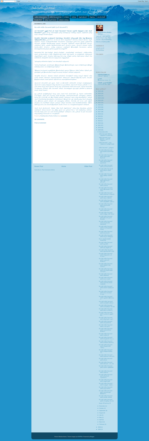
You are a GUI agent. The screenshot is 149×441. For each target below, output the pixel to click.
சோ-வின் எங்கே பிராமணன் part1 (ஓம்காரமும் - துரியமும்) (105, 180)
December (102, 132)
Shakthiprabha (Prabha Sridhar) (49, 116)
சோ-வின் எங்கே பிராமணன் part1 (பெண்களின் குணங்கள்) (105, 223)
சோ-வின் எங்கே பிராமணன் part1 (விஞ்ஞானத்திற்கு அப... (105, 351)
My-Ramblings (100, 50)
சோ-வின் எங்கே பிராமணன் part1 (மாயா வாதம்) (105, 278)
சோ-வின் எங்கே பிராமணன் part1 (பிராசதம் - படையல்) (106, 363)
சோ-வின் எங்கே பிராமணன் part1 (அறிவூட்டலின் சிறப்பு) (106, 213)
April (100, 419)
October (101, 408)
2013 (99, 120)
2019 (99, 107)
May (100, 417)
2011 (99, 125)
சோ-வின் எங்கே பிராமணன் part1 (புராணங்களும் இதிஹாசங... (105, 392)
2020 (99, 104)
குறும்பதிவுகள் (83, 17)
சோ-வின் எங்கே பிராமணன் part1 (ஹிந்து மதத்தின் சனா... (105, 175)
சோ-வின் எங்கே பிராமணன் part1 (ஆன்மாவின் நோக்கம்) (105, 156)
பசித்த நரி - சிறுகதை (103, 76)
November (102, 406)
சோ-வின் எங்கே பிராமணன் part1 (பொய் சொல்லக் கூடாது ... (105, 293)
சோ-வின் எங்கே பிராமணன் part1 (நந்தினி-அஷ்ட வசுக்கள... (105, 265)
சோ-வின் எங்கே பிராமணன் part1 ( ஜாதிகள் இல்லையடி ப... (106, 298)
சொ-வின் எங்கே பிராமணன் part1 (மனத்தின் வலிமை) (106, 302)
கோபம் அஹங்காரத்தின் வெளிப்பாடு (105, 239)
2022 (99, 100)
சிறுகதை (92, 17)
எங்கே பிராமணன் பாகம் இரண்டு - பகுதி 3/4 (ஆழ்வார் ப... (105, 139)
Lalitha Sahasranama (41, 17)
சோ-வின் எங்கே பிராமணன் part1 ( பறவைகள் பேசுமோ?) (105, 260)
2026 (99, 91)
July (100, 415)
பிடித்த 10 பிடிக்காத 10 (105, 403)
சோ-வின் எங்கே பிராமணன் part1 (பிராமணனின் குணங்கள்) (105, 161)
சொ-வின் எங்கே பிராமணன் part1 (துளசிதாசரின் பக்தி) (106, 250)
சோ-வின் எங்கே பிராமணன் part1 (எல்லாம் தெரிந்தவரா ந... (106, 288)
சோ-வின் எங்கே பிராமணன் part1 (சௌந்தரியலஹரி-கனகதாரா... (106, 270)
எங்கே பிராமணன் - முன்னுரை (106, 147)
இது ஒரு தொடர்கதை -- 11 (104, 80)
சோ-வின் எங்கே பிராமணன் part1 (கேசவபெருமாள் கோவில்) (105, 218)
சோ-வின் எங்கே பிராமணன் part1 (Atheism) (105, 274)
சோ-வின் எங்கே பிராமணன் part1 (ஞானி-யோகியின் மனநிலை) (105, 283)
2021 (99, 102)
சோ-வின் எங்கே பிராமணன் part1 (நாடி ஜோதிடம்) (105, 247)
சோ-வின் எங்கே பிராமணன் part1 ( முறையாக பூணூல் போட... (106, 314)
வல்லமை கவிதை (63, 20)
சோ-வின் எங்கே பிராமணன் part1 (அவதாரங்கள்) (105, 322)
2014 (99, 118)
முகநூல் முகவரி (100, 48)
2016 (99, 114)
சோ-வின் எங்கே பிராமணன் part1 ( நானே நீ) (105, 334)
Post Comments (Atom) (48, 170)
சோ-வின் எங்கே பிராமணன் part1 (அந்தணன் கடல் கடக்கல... (105, 255)
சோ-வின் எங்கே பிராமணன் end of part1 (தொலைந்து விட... (106, 151)
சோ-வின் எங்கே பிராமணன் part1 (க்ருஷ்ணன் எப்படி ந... (106, 338)
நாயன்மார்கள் (101, 17)
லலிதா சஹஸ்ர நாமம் (50, 20)
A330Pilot (80, 436)
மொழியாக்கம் (38, 20)
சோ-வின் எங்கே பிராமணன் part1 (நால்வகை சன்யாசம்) (106, 355)
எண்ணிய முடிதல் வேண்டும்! (105, 82)
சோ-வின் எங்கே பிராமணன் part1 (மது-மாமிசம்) (105, 387)
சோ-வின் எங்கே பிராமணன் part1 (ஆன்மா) (105, 371)
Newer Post (38, 166)
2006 (99, 429)
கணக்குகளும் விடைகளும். (104, 84)
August (101, 413)
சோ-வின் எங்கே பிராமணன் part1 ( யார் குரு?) (105, 325)
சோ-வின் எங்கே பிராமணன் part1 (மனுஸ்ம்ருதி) (105, 380)
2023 (99, 98)
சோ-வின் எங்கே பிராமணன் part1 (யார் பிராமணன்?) (105, 166)
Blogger (92, 436)
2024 (99, 95)
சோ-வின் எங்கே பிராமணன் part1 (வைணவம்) (105, 232)
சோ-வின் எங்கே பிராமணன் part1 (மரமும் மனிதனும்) (106, 236)
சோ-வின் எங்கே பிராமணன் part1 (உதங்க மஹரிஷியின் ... (106, 367)
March (101, 422)
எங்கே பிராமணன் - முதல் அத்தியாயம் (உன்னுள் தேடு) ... (106, 144)
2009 (99, 130)
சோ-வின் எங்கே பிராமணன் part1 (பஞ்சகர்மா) (105, 209)
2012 (99, 123)
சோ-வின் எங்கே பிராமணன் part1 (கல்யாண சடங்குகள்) (106, 193)
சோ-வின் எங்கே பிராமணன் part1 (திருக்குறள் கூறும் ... (106, 318)
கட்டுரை (66, 17)
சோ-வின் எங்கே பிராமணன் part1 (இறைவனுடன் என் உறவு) (106, 189)
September (102, 410)
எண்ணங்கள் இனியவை (104, 74)
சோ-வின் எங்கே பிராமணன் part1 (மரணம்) (105, 184)
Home (63, 166)
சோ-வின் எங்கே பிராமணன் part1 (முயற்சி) (105, 243)
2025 (99, 93)
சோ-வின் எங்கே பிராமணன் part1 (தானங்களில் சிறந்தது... (105, 205)
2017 (99, 111)
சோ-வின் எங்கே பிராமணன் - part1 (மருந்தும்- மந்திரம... (106, 384)
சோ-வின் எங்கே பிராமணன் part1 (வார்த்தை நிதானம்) (106, 341)
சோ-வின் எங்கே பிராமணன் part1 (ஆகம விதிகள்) (105, 197)
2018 (99, 109)
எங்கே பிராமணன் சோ (55, 17)
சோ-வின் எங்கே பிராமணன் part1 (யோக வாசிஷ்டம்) (105, 309)
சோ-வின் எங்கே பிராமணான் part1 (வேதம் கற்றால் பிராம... (106, 170)
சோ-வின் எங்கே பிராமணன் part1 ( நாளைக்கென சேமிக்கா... (105, 330)
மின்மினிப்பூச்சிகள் (43, 8)
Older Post (88, 166)
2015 (99, 116)
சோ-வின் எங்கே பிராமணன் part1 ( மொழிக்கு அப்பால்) (106, 400)
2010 (99, 127)
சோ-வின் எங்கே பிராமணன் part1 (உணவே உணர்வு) (105, 396)
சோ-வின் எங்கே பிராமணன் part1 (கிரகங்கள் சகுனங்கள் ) (105, 376)
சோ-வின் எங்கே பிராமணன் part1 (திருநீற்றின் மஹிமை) (106, 201)
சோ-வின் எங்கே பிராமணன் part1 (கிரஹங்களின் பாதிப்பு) (105, 346)
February (102, 424)
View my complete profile (103, 41)
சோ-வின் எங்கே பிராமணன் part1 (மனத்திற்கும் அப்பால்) (107, 306)
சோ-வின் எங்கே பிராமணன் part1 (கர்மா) (105, 359)
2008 (99, 427)
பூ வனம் (100, 78)
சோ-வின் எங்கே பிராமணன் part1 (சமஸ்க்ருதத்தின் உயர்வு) (105, 228)
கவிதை (74, 17)
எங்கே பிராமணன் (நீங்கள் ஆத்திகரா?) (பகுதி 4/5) (105, 134)
